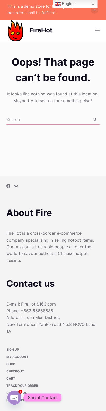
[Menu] (97, 30)
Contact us (16, 393)
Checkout (15, 371)
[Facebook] (8, 186)
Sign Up (12, 349)
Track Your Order (22, 386)
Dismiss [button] (94, 10)
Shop (10, 364)
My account (17, 357)
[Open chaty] (14, 398)
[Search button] (94, 119)
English (68, 4)
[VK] (16, 186)
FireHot (40, 30)
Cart (10, 379)
